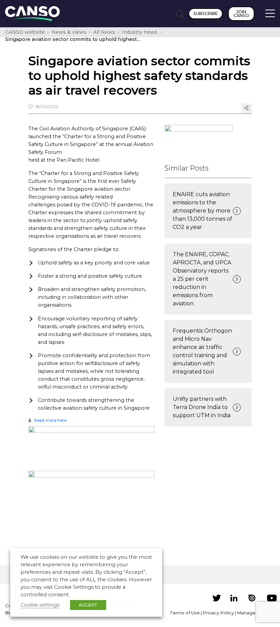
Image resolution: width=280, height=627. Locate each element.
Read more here (50, 420)
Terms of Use (185, 612)
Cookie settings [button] (40, 605)
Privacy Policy (218, 612)
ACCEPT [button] (88, 605)
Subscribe (205, 13)
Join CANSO (241, 13)
